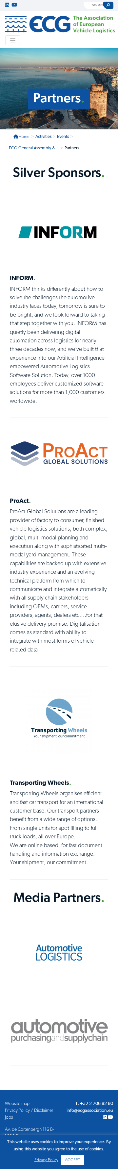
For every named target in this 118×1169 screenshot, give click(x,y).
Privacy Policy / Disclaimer (29, 1110)
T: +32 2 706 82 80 (94, 1103)
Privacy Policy (46, 1160)
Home (24, 137)
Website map (17, 1103)
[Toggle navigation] (12, 40)
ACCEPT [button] (72, 1160)
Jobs (9, 1117)
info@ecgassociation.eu (90, 1110)
